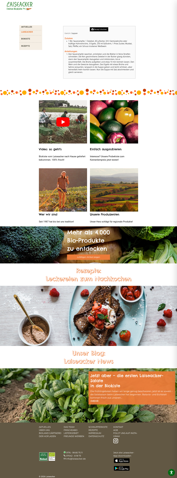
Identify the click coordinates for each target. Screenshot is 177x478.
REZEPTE (25, 46)
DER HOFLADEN (47, 436)
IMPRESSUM (94, 433)
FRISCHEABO (70, 430)
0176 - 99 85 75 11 (74, 452)
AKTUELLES (26, 27)
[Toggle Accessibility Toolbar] (171, 472)
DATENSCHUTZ (96, 436)
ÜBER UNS (44, 430)
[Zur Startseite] (17, 6)
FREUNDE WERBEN (74, 436)
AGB (115, 430)
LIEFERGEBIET (71, 433)
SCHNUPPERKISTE (98, 427)
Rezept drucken (100, 29)
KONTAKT (118, 427)
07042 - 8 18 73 (73, 456)
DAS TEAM (69, 427)
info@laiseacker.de (76, 459)
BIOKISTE (25, 39)
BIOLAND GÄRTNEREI (50, 433)
